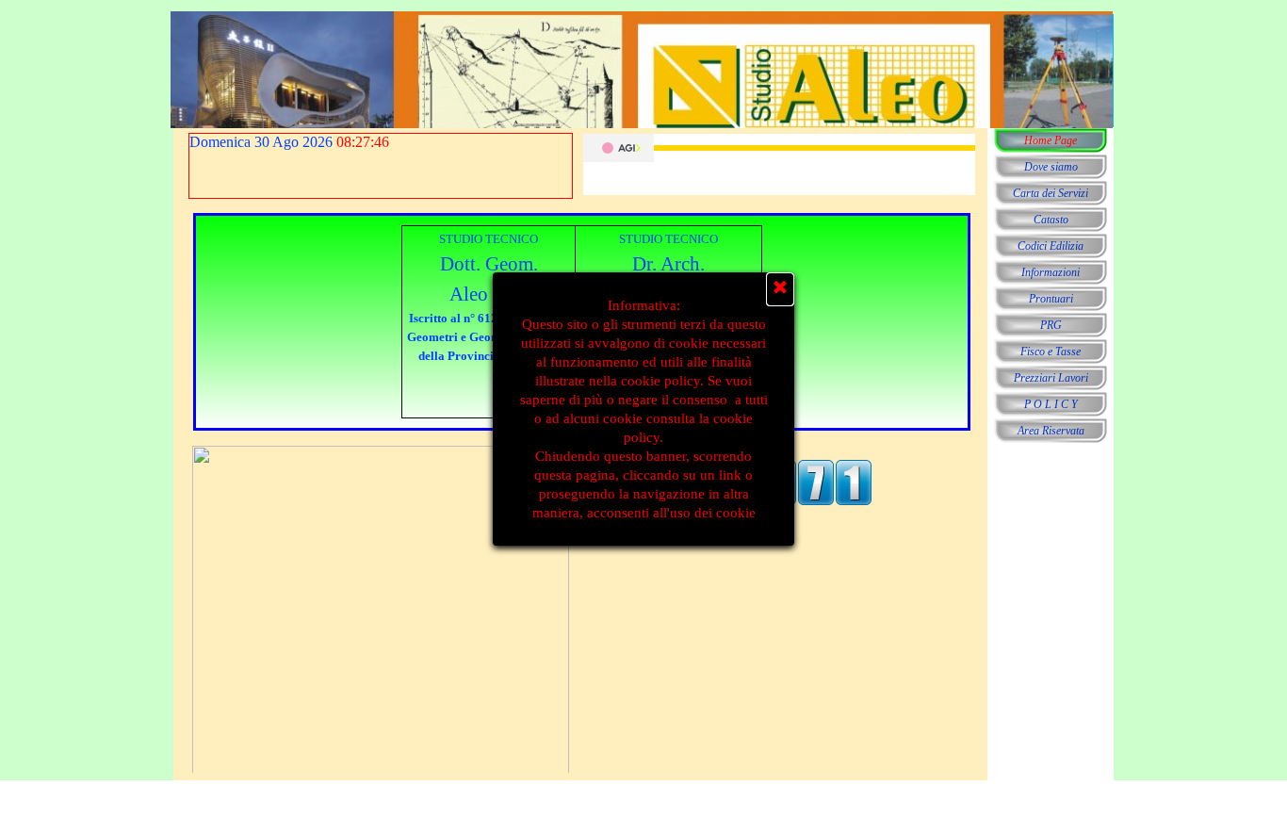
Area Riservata (1051, 430)
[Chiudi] (780, 289)
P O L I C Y (1051, 404)
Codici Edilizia (1050, 246)
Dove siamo (1051, 166)
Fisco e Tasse (1050, 351)
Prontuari (1051, 298)
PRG (1051, 325)
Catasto (1051, 219)
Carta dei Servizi (1050, 193)
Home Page (1050, 140)
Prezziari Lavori (1051, 377)
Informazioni (1050, 272)
